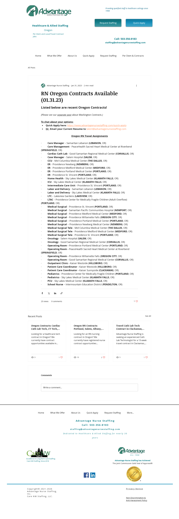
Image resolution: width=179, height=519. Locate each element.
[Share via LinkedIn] (55, 293)
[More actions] (136, 85)
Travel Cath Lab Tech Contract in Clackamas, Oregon (129, 327)
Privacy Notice (134, 488)
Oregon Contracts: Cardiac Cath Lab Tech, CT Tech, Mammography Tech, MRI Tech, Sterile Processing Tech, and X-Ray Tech (46, 327)
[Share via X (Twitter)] (48, 293)
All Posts (31, 67)
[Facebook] (86, 475)
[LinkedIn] (92, 475)
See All (148, 316)
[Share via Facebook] (42, 293)
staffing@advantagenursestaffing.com (125, 42)
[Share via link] (61, 293)
